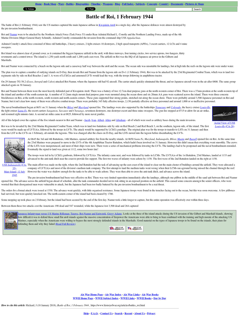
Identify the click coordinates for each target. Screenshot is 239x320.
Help (86, 313)
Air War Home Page (91, 294)
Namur (13, 34)
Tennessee (160, 107)
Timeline (96, 4)
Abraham (121, 120)
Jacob (87, 120)
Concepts (152, 4)
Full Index (128, 4)
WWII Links (127, 298)
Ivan (94, 120)
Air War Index (113, 294)
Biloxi (70, 107)
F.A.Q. (94, 313)
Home (38, 4)
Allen (108, 120)
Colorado (176, 107)
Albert (100, 120)
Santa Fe (22, 110)
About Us (139, 313)
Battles (70, 4)
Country (164, 4)
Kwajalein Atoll (107, 25)
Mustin (180, 139)
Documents (177, 4)
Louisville (205, 107)
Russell (193, 139)
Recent (128, 313)
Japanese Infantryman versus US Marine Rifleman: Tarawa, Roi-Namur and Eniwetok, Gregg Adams (70, 213)
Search (118, 313)
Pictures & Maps (194, 4)
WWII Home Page (83, 298)
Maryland (83, 107)
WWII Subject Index (106, 298)
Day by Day (159, 298)
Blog (117, 4)
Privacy (151, 313)
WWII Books (144, 298)
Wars (61, 4)
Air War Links (131, 294)
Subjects (140, 4)
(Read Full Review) (65, 223)
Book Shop (50, 4)
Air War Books (150, 294)
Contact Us (106, 313)
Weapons (108, 4)
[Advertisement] (213, 41)
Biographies (82, 4)
